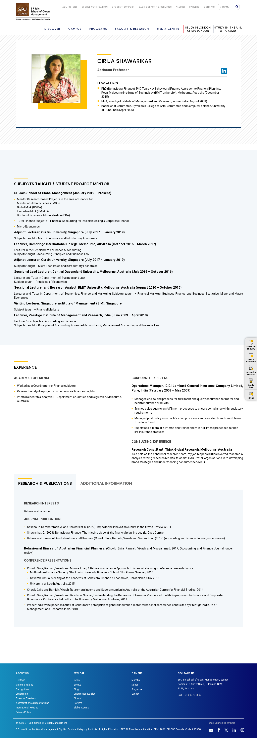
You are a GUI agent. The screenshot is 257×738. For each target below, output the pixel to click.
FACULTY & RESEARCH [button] (132, 29)
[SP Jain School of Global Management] (33, 11)
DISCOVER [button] (52, 29)
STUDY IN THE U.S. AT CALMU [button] (228, 29)
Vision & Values (24, 684)
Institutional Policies (27, 707)
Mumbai (136, 680)
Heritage (20, 680)
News (77, 680)
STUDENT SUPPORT (123, 6)
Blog (76, 689)
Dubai (135, 684)
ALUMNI (180, 6)
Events (77, 684)
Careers (194, 6)
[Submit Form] (238, 6)
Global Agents (81, 707)
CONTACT (210, 6)
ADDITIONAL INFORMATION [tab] (106, 483)
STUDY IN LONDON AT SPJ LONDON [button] (198, 29)
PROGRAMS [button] (98, 29)
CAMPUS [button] (74, 29)
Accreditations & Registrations (32, 703)
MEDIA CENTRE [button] (168, 29)
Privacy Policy (23, 712)
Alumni (78, 698)
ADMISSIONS (70, 6)
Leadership (22, 693)
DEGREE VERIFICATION (95, 6)
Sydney (135, 693)
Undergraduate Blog (85, 693)
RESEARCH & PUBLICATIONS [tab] (45, 483)
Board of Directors (26, 698)
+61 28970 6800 (192, 695)
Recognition (22, 689)
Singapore (137, 689)
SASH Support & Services (155, 6)
